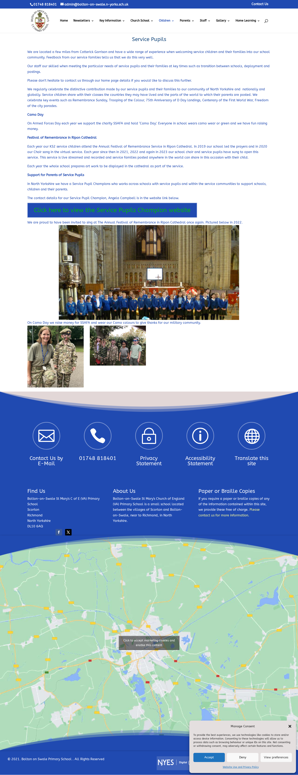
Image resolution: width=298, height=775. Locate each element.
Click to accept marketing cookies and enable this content (149, 643)
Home (64, 20)
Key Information (110, 20)
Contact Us (260, 4)
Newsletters (81, 20)
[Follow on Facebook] (59, 532)
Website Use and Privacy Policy (241, 767)
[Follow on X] (68, 532)
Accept (209, 757)
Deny (242, 757)
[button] (290, 726)
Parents (185, 20)
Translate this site (251, 461)
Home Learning (246, 20)
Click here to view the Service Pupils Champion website (112, 210)
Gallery (221, 20)
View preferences (276, 757)
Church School (140, 20)
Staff (203, 20)
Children (164, 20)
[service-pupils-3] (118, 364)
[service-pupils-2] (55, 386)
